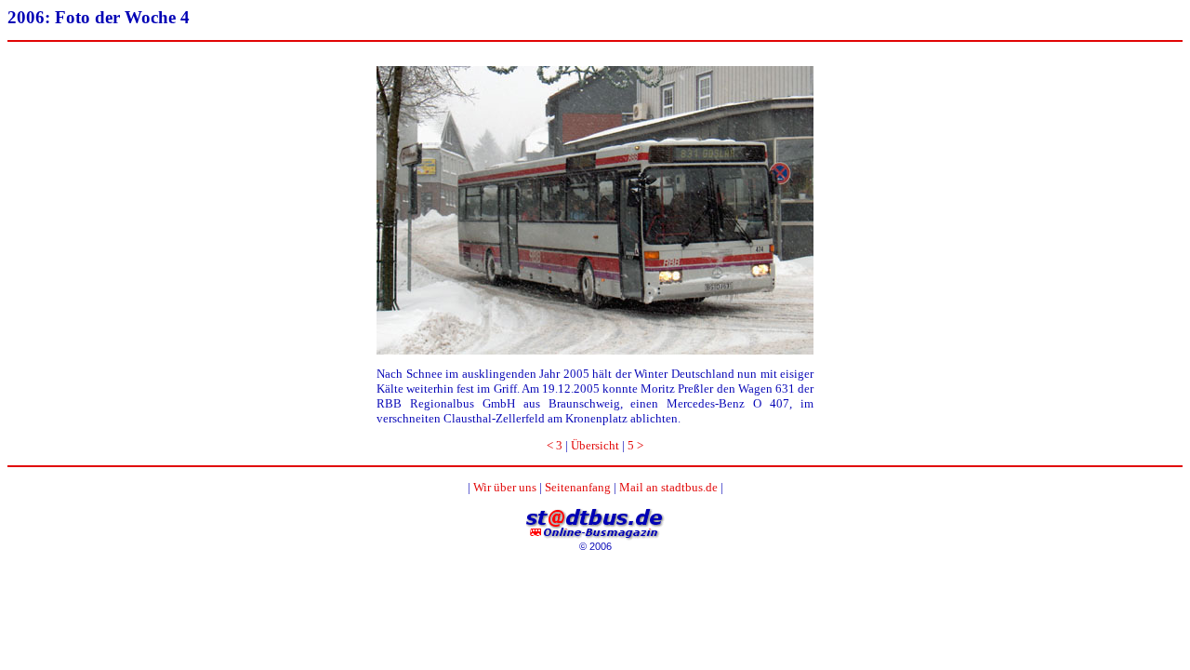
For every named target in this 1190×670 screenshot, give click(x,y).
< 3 (554, 445)
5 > (635, 445)
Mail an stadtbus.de (668, 487)
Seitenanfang (578, 487)
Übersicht (595, 445)
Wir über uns (504, 487)
